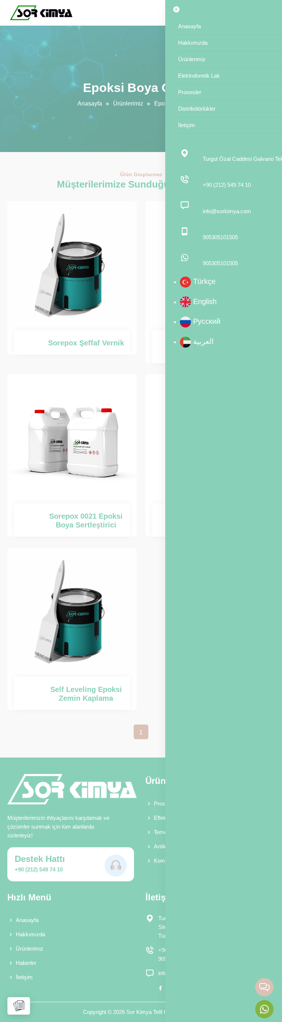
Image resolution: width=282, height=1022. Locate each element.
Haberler (26, 963)
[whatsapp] (264, 1009)
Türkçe (203, 281)
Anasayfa (89, 103)
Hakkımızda (30, 934)
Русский (205, 321)
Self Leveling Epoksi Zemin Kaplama (86, 693)
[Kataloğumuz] (18, 1006)
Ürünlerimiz (128, 103)
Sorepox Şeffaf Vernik (86, 343)
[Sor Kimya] (41, 12)
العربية (202, 341)
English (204, 301)
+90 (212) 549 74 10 (39, 869)
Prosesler (165, 803)
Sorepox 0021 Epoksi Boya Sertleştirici (86, 520)
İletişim (24, 977)
